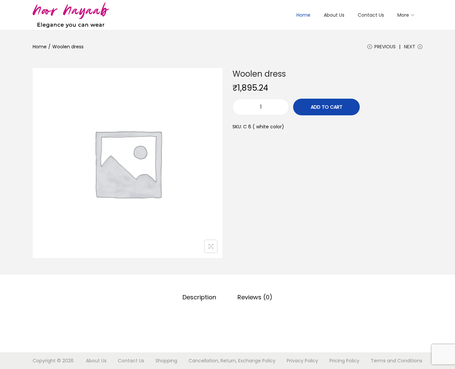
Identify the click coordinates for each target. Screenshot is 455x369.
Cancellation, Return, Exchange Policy (232, 360)
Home (40, 46)
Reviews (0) (254, 297)
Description (199, 297)
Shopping (166, 360)
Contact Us (131, 360)
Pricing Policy (344, 360)
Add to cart (326, 107)
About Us (96, 360)
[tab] (199, 297)
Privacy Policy (302, 360)
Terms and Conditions (396, 360)
